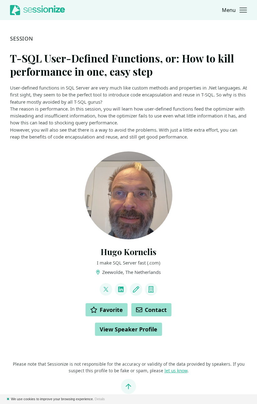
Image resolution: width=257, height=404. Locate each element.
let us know (176, 371)
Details (100, 399)
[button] (234, 10)
